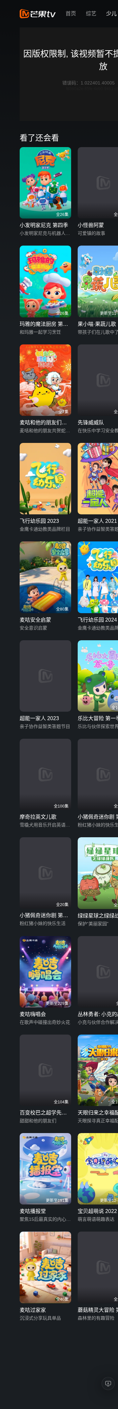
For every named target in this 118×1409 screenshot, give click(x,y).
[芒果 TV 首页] (38, 13)
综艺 (91, 13)
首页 (71, 13)
